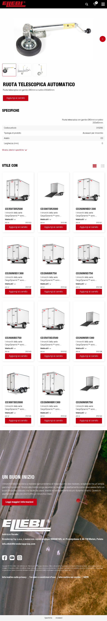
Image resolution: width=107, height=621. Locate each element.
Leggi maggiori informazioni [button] (19, 502)
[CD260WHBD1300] (88, 190)
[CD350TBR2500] (18, 190)
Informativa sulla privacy (14, 577)
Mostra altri (9, 219)
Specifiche (48, 618)
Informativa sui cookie (70, 577)
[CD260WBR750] (88, 383)
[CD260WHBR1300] (53, 383)
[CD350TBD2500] (53, 319)
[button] (94, 166)
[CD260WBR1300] (88, 319)
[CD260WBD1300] (18, 254)
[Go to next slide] (103, 39)
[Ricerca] (86, 4)
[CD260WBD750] (88, 254)
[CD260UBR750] (53, 254)
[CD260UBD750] (18, 319)
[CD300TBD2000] (18, 383)
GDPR (85, 577)
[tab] (9, 70)
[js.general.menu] (103, 4)
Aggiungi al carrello (15, 98)
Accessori (59, 618)
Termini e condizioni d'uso (42, 577)
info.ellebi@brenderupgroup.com (18, 544)
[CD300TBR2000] (53, 190)
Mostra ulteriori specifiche (13, 150)
